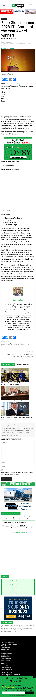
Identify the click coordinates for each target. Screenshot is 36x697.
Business (4, 18)
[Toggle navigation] (3, 5)
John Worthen (6, 38)
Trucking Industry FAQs (7, 669)
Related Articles (8, 364)
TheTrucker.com (8, 687)
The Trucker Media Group (7, 642)
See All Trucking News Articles (17, 532)
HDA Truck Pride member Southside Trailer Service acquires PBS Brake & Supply (20, 355)
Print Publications (5, 656)
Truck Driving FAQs (6, 667)
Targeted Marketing (6, 658)
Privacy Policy (4, 646)
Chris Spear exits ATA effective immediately (12, 401)
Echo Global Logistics (16, 84)
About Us (3, 640)
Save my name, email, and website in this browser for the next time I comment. (17, 473)
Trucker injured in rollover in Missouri (14, 522)
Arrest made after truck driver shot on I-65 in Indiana (15, 345)
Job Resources (5, 671)
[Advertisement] (18, 190)
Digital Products (5, 655)
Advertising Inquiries (6, 653)
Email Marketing (5, 660)
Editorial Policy (5, 649)
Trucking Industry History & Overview (10, 674)
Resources (4, 663)
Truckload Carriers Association (9, 644)
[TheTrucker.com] (17, 5)
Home (2, 42)
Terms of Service (5, 647)
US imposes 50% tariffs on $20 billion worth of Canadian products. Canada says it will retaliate (16, 383)
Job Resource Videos (6, 672)
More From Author (22, 364)
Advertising (4, 651)
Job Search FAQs (5, 666)
